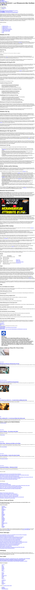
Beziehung (19, 178)
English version (18, 260)
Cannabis (3, 520)
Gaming (3, 510)
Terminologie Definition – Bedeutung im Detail (8, 467)
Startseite (3, 587)
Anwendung (6, 238)
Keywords (20, 42)
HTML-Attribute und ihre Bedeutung (7, 29)
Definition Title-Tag (5, 27)
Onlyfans (3, 519)
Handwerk (3, 514)
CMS (2, 525)
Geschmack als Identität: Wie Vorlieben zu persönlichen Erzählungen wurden (11, 537)
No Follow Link (18, 262)
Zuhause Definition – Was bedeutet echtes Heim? (9, 431)
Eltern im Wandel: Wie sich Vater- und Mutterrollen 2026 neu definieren (9, 10)
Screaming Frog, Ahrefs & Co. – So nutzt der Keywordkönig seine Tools (13, 400)
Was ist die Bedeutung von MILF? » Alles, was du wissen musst (9, 494)
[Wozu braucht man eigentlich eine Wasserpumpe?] (4, 373)
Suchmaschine (4, 149)
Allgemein (5, 380)
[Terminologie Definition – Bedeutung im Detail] (4, 458)
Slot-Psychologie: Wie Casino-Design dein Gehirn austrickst (8, 479)
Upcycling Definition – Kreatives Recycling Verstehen (10, 455)
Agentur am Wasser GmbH (8, 585)
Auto (2, 511)
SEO (0, 398)
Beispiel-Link (18, 259)
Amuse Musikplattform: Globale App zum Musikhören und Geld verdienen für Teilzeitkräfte (13, 534)
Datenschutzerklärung (5, 588)
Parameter (31, 227)
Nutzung (30, 277)
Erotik (3, 522)
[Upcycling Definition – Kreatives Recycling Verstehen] (3, 446)
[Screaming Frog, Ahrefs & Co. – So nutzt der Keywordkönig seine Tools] (4, 391)
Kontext (20, 70)
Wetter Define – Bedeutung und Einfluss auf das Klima (10, 443)
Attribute (19, 172)
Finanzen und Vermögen (25, 529)
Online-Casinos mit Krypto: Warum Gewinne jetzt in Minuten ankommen (10, 486)
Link (29, 138)
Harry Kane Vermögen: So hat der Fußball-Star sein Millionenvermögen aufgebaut (12, 560)
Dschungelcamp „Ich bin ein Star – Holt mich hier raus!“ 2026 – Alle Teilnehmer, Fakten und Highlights (15, 558)
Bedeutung (24, 171)
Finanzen (3, 513)
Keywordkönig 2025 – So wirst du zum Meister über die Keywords (12, 418)
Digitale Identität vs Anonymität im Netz (6, 546)
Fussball (3, 508)
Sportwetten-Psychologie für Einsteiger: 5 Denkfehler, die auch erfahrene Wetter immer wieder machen (15, 485)
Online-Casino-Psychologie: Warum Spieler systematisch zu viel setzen (10, 478)
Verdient (3, 527)
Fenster (13, 246)
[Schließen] (7, 6)
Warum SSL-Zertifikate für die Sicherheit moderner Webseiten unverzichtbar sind (11, 536)
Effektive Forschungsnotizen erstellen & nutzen (7, 492)
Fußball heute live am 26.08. (4, 483)
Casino (3, 521)
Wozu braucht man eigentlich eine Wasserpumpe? (9, 381)
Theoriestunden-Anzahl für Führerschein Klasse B (7, 548)
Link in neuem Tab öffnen (20, 261)
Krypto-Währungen (27, 528)
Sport (2, 516)
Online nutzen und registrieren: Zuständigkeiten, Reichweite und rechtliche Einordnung (12, 559)
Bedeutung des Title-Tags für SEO (6, 28)
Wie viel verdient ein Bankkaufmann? (5, 484)
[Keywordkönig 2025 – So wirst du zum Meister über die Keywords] (4, 409)
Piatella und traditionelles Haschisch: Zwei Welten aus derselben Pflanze (10, 488)
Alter (2, 581)
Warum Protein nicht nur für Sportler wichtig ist (7, 535)
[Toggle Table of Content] (0, 24)
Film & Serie (4, 509)
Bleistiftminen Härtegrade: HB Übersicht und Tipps (9, 363)
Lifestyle (3, 515)
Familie (3, 512)
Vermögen (3, 526)
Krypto (3, 517)
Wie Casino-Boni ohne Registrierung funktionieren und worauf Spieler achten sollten (12, 547)
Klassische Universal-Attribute (6, 30)
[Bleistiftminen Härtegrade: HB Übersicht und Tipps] (4, 355)
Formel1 (3, 523)
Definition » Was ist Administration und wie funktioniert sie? (8, 493)
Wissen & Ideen (2, 380)
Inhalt (2, 19)
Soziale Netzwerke (4, 575)
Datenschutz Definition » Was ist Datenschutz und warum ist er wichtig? (9, 12)
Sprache (1, 122)
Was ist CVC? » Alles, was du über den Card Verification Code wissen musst (11, 487)
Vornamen (3, 578)
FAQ (3, 32)
